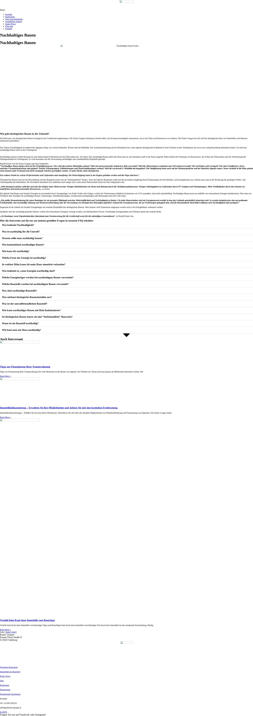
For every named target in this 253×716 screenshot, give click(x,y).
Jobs (2, 681)
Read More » (5, 376)
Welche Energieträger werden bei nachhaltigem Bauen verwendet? (38, 277)
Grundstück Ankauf (13, 21)
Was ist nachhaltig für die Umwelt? (21, 231)
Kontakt (8, 29)
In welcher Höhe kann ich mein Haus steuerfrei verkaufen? (33, 264)
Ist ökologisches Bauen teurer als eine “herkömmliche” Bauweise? (37, 316)
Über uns (9, 26)
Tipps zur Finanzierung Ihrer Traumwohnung (25, 366)
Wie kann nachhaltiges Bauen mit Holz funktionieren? (31, 310)
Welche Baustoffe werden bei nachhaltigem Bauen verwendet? (35, 284)
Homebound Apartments (10, 694)
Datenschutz (5, 690)
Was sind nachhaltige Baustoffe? (19, 290)
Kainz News (10, 24)
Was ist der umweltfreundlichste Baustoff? (24, 303)
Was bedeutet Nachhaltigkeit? (18, 225)
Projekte (8, 14)
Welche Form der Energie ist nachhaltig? (24, 257)
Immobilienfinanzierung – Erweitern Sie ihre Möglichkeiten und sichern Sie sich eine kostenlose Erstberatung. (59, 407)
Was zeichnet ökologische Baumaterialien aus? (27, 297)
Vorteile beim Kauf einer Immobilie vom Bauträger (27, 620)
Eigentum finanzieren (9, 667)
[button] (126, 10)
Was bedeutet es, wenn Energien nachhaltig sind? (28, 270)
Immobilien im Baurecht (10, 672)
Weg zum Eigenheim (14, 19)
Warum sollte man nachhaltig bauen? (22, 238)
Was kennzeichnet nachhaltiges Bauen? (23, 244)
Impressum (4, 685)
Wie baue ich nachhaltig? (15, 251)
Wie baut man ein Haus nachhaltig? (21, 330)
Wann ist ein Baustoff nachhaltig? (20, 323)
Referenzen (10, 17)
